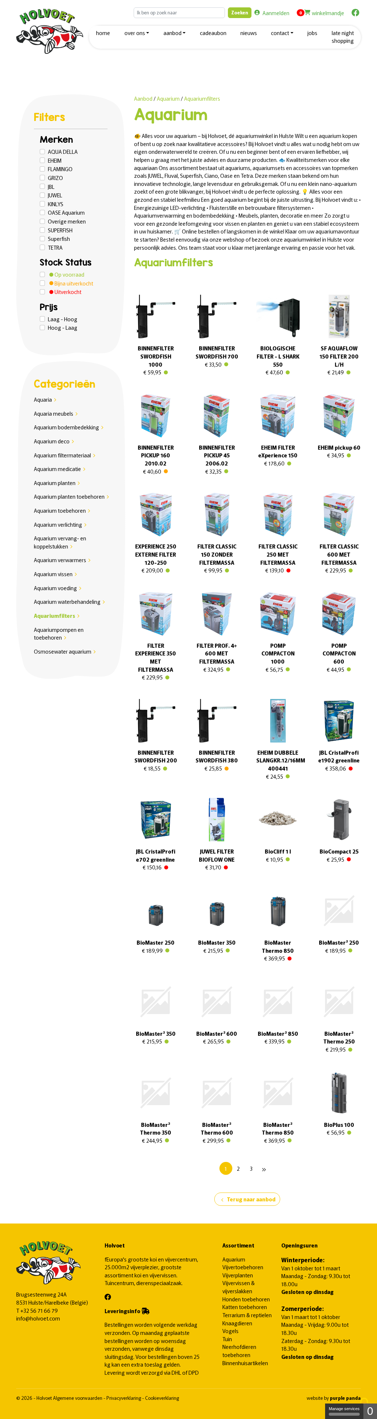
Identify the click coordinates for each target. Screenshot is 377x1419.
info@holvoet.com (38, 1318)
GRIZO (55, 177)
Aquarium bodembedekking (66, 427)
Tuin (227, 1339)
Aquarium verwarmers (60, 560)
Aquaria (43, 399)
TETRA (55, 247)
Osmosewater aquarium (62, 651)
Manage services (344, 1408)
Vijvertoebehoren (242, 1267)
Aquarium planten (54, 483)
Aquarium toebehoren (60, 510)
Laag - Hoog (62, 319)
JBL (51, 186)
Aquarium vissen (53, 574)
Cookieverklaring (162, 1397)
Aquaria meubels (53, 413)
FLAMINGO (60, 169)
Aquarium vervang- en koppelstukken (60, 542)
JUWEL (55, 195)
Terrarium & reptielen (247, 1315)
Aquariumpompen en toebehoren (59, 633)
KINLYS (55, 204)
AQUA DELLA (63, 151)
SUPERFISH (60, 230)
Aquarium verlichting (58, 524)
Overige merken (67, 221)
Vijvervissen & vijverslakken (238, 1287)
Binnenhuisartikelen (245, 1363)
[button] (136, 33)
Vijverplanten (237, 1275)
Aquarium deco (52, 441)
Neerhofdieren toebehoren (239, 1351)
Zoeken (239, 12)
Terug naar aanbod (247, 1199)
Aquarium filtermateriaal (62, 455)
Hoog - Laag (62, 327)
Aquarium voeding (55, 588)
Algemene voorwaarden (78, 1397)
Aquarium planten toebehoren (69, 496)
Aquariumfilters (54, 615)
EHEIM (54, 160)
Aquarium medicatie (57, 469)
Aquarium (169, 98)
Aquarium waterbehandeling (67, 601)
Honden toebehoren (246, 1299)
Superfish (59, 238)
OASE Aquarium (66, 212)
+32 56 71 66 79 (39, 1310)
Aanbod (143, 98)
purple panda (345, 1397)
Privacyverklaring (124, 1397)
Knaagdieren (237, 1323)
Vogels (230, 1331)
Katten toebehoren (244, 1307)
